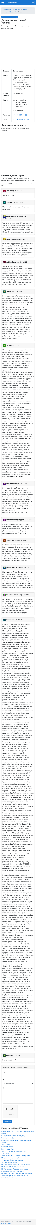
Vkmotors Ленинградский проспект (14, 1151)
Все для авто (13, 3)
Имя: (4, 1072)
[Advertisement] (18, 49)
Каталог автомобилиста (11, 10)
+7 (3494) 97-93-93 (20, 115)
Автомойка (5, 1144)
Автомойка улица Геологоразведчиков (15, 1156)
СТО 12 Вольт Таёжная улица (12, 1178)
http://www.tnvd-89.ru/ (21, 119)
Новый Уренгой (10, 12)
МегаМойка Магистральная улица (13, 1167)
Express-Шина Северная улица (12, 1138)
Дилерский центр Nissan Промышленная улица (16, 1141)
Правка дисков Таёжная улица (12, 1171)
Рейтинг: (6, 1080)
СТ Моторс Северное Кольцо (12, 1160)
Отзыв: (5, 1088)
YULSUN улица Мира (9, 1162)
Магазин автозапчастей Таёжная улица (15, 1164)
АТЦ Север (5, 1153)
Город (25, 10)
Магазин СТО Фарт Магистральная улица (16, 1173)
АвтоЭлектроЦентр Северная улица (14, 1176)
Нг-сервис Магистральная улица (13, 1136)
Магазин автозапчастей (10, 1158)
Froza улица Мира (7, 1149)
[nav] (33, 2)
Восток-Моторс (7, 1147)
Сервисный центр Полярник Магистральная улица (17, 1132)
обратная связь (6, 1223)
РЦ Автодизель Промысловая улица (14, 1169)
